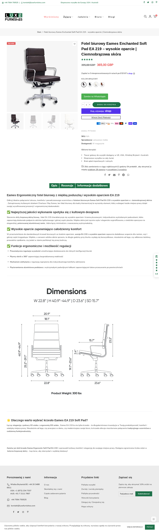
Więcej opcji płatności (101, 117)
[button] (87, 59)
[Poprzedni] (10, 76)
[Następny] (73, 76)
